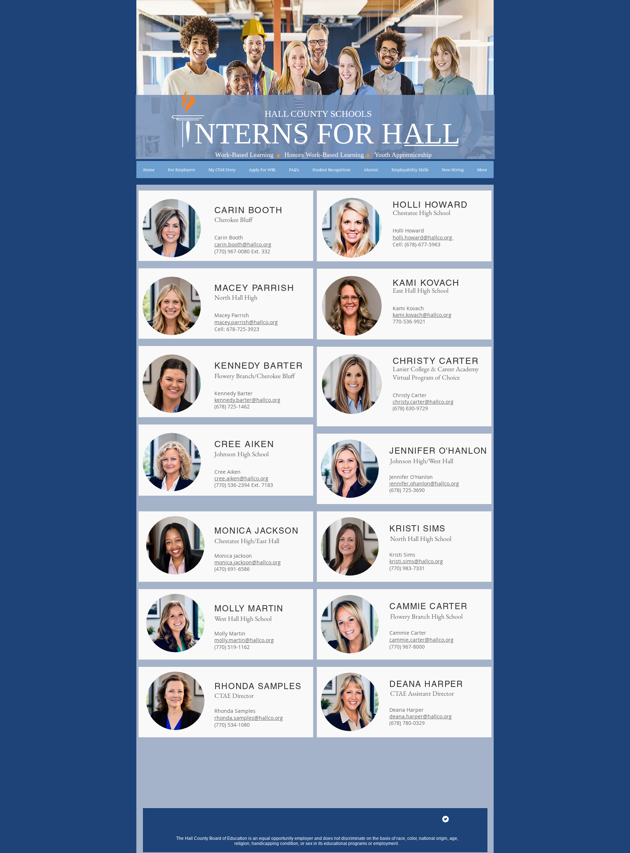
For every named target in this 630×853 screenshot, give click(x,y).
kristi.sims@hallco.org (416, 561)
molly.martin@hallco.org (244, 640)
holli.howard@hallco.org (423, 237)
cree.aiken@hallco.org (241, 478)
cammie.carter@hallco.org (421, 639)
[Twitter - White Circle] (445, 819)
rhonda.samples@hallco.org (248, 717)
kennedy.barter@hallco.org (247, 399)
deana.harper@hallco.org (420, 716)
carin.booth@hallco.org (242, 244)
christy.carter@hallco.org (423, 401)
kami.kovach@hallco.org (422, 314)
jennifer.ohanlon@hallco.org (424, 483)
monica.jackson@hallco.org (247, 562)
